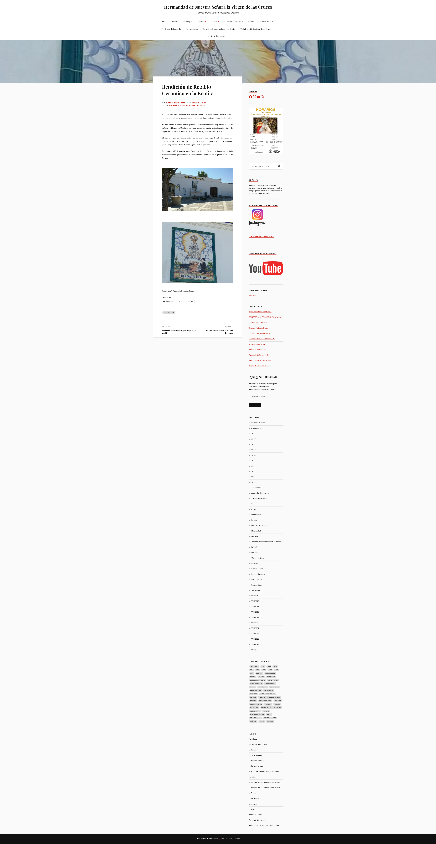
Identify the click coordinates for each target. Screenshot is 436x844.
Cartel (253, 676)
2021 (253, 460)
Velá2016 (255, 601)
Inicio (164, 21)
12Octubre (254, 666)
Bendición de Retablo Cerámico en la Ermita (188, 89)
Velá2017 (255, 606)
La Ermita (200, 21)
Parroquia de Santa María (259, 355)
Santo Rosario (270, 718)
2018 (253, 444)
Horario (253, 694)
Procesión (254, 707)
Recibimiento (255, 711)
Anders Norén (234, 839)
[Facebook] (250, 97)
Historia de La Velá (256, 766)
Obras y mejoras (197, 105)
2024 (253, 477)
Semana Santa (256, 585)
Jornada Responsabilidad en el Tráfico (266, 541)
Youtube (270, 721)
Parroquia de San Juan (257, 349)
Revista (266, 711)
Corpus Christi (256, 683)
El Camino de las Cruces (233, 21)
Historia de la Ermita (257, 760)
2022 (253, 466)
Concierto (271, 676)
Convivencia (273, 680)
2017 (253, 439)
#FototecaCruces (258, 423)
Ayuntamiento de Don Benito (260, 312)
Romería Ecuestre (258, 574)
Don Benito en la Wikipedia (259, 333)
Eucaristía (263, 687)
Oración (278, 700)
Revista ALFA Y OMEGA (258, 366)
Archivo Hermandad (259, 498)
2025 (253, 482)
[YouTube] (258, 97)
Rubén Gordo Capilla (175, 102)
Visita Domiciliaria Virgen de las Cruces (255, 29)
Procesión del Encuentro (271, 707)
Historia (254, 536)
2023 (253, 471)
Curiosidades (169, 312)
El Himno (251, 21)
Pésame (254, 563)
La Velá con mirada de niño (270, 697)
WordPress (213, 839)
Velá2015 (255, 596)
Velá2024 (255, 644)
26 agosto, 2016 (199, 102)
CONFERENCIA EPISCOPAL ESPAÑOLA (265, 317)
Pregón (277, 704)
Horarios (174, 21)
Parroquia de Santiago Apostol (260, 360)
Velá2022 (255, 633)
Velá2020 (255, 623)
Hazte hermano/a (218, 36)
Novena (253, 700)
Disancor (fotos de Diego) (259, 328)
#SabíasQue (256, 428)
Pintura (268, 704)
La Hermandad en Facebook (261, 237)
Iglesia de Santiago (267, 694)
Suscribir (255, 405)
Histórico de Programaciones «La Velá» (264, 771)
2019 (253, 450)
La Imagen (187, 21)
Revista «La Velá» (267, 21)
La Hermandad (192, 29)
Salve (269, 714)
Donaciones (256, 514)
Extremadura (255, 690)
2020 (253, 455)
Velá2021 (255, 628)
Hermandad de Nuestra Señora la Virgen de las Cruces (218, 7)
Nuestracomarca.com (257, 344)
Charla (261, 676)
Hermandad (256, 531)
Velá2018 (255, 612)
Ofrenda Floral (265, 700)
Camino (254, 504)
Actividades (256, 487)
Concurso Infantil (257, 680)
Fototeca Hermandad (259, 525)
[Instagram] (262, 97)
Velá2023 (255, 639)
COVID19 (255, 509)
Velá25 (254, 650)
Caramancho (270, 673)
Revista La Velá (257, 569)
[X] (254, 97)
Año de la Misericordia (260, 493)
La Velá (214, 21)
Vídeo (261, 721)
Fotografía (268, 690)
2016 (170, 105)
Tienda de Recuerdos (173, 29)
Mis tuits (252, 295)
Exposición (274, 687)
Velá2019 (255, 617)
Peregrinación (256, 704)
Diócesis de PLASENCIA (258, 322)
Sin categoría (256, 590)
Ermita (176, 105)
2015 (263, 666)
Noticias (184, 105)
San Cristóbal (256, 579)
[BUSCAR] (279, 166)
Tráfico (253, 721)
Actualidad (253, 739)
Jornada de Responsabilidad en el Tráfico (219, 29)
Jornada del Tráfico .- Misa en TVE (262, 339)
